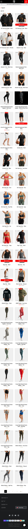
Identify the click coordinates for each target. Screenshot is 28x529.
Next (21, 491)
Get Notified (22, 24)
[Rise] (14, 1)
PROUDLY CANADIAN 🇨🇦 (14, 4)
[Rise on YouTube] (15, 515)
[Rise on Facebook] (12, 515)
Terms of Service (17, 524)
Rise (12, 526)
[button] (24, 525)
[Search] (22, 1)
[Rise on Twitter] (10, 515)
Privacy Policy (10, 524)
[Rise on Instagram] (18, 515)
